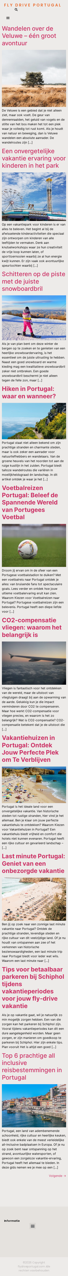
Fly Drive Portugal (33, 5)
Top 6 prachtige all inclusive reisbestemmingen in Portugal (32, 1066)
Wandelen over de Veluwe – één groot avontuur (29, 36)
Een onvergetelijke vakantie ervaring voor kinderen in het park (34, 158)
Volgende (57, 1176)
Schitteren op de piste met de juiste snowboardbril (33, 281)
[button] (16, 9)
